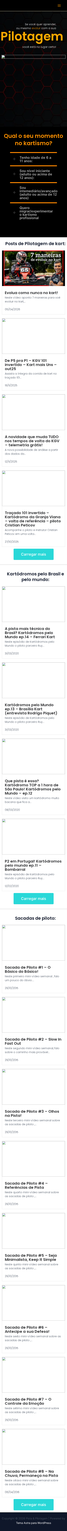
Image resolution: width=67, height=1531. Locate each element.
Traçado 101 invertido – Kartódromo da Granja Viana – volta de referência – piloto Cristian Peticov (33, 519)
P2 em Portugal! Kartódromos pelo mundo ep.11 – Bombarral (33, 865)
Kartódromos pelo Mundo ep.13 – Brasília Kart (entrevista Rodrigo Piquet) (31, 709)
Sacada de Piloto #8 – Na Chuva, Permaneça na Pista (31, 1473)
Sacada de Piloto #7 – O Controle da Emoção (28, 1401)
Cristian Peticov (15, 305)
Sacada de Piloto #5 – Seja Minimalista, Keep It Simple (31, 1257)
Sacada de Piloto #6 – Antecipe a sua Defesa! (27, 1329)
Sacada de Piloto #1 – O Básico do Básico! (28, 969)
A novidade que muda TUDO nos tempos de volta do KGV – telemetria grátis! (32, 441)
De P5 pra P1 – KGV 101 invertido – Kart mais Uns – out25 (31, 364)
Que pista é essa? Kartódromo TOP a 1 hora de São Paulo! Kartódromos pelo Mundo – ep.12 (33, 787)
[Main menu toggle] (59, 5)
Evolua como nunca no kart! (31, 292)
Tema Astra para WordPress (33, 1523)
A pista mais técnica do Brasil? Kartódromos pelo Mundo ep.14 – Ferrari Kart (30, 632)
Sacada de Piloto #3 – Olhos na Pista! (32, 1113)
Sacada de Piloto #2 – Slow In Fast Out (33, 1041)
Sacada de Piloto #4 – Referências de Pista (26, 1185)
